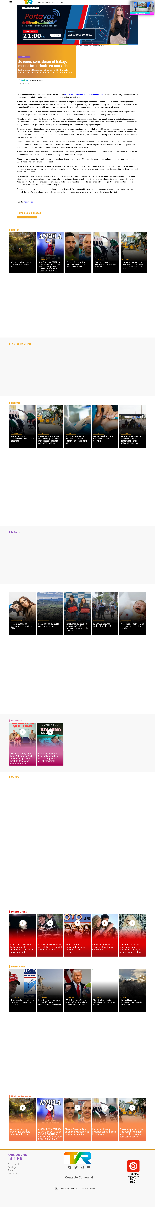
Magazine (16, 621)
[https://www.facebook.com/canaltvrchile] (69, 1167)
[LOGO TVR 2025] (28, 2)
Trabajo (27, 217)
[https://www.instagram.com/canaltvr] (82, 1168)
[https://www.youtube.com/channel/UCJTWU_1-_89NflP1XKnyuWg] (88, 1168)
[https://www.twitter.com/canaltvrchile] (76, 1168)
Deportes (72, 259)
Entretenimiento (44, 259)
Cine (16, 259)
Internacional (16, 997)
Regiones (126, 433)
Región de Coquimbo (43, 621)
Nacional (24, 56)
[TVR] (11, 2)
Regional (71, 621)
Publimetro (28, 202)
